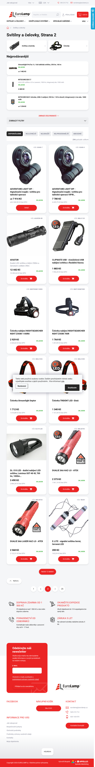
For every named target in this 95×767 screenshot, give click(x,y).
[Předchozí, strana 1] (41, 589)
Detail (26, 208)
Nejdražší (45, 134)
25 (62, 589)
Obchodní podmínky (14, 730)
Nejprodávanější (61, 134)
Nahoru (16, 581)
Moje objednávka (13, 741)
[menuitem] (16, 21)
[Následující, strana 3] (55, 589)
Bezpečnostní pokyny (14, 727)
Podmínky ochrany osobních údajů (19, 734)
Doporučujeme (14, 134)
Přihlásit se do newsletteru (24, 686)
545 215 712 (74, 712)
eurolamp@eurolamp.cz (79, 707)
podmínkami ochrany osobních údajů (25, 679)
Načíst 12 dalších (47, 572)
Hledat (57, 15)
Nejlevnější (31, 134)
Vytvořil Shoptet (64, 761)
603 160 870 (74, 717)
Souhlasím (72, 387)
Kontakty (10, 738)
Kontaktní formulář (77, 725)
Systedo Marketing (82, 764)
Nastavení (22, 386)
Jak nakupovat (12, 3)
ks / (48, 708)
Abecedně (77, 134)
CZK (44, 3)
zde (62, 381)
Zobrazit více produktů (47, 116)
